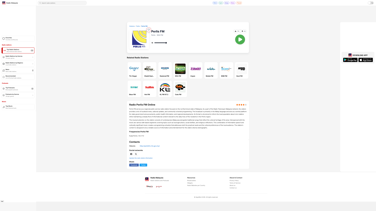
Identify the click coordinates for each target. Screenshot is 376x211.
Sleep (226, 3)
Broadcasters (191, 180)
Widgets (190, 183)
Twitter (143, 165)
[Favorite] (148, 29)
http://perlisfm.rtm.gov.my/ (150, 146)
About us (232, 185)
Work (215, 3)
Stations (132, 26)
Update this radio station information (141, 158)
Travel (239, 3)
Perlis (138, 26)
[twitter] (136, 154)
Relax (233, 3)
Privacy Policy (234, 180)
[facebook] (131, 154)
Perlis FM (144, 26)
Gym (220, 3)
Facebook (134, 165)
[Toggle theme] (371, 2)
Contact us (233, 188)
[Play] (240, 39)
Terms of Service (235, 183)
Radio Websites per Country (196, 185)
